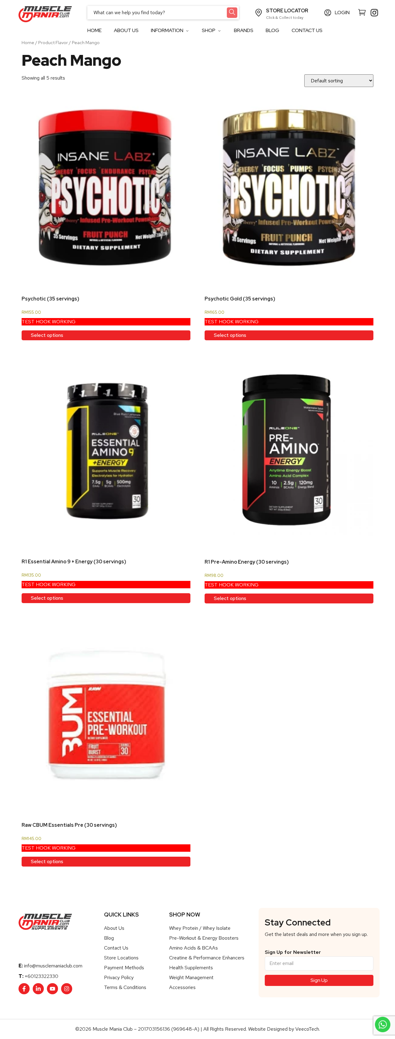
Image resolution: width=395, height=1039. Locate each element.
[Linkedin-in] (38, 988)
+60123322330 (41, 976)
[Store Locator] (258, 12)
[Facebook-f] (24, 988)
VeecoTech (307, 1029)
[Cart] (362, 12)
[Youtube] (52, 988)
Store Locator (287, 10)
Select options (47, 335)
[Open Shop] (219, 30)
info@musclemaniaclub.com (53, 965)
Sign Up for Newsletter (293, 952)
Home (28, 42)
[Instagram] (66, 988)
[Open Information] (187, 30)
